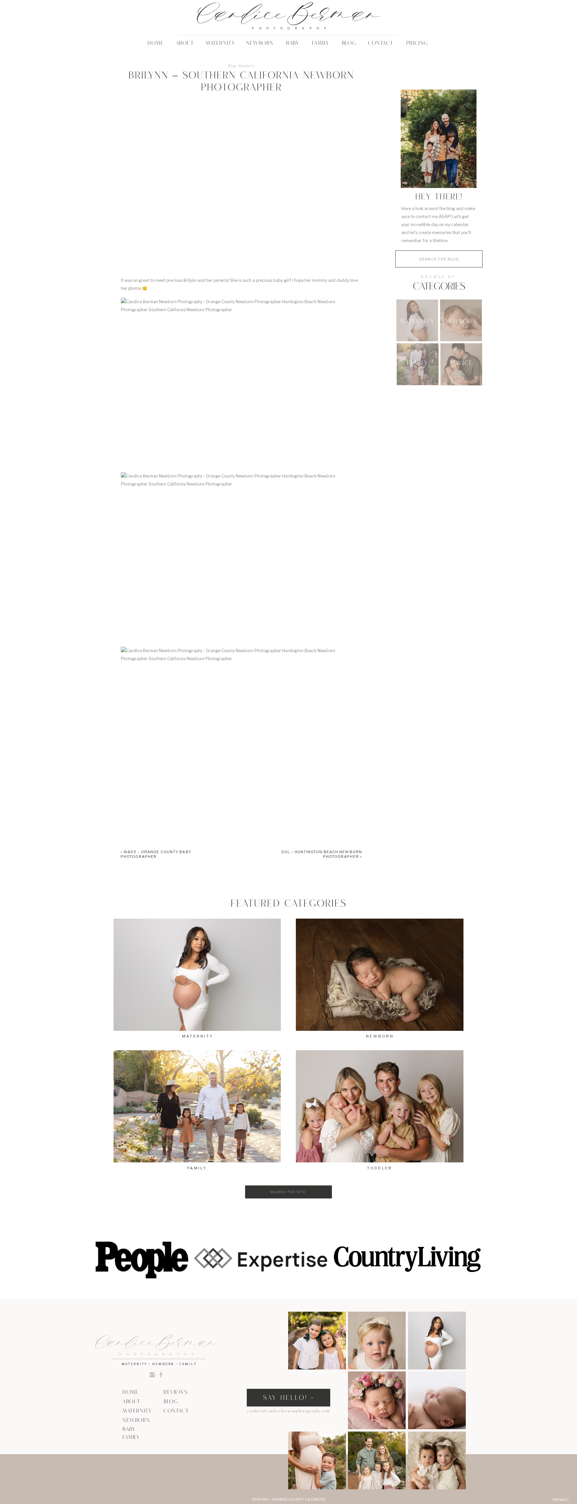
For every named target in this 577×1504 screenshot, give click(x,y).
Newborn (246, 66)
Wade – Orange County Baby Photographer (156, 854)
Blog (232, 66)
